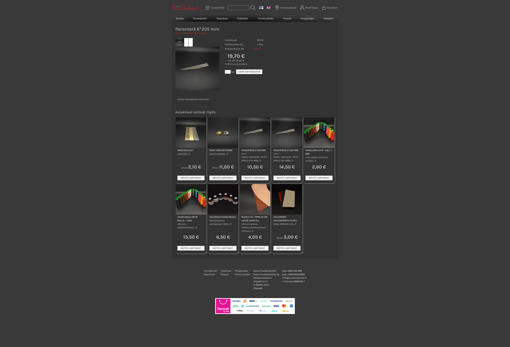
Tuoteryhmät (200, 18)
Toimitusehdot (266, 18)
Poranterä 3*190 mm (253, 150)
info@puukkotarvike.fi (294, 277)
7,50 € (256, 48)
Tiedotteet (242, 18)
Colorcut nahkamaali (222, 217)
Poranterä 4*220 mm (285, 150)
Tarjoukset (222, 18)
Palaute (287, 18)
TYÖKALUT (189, 33)
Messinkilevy (185, 150)
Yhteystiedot (307, 18)
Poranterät (201, 33)
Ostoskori (329, 18)
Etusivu (180, 18)
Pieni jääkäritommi (220, 150)
